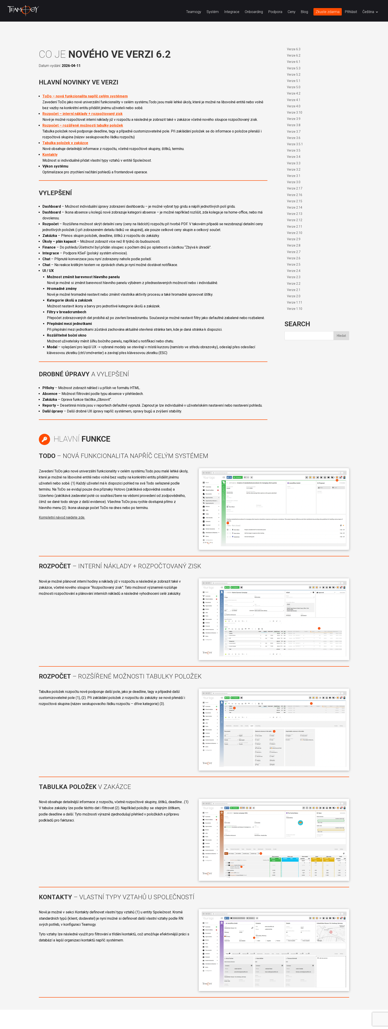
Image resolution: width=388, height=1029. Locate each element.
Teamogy (193, 12)
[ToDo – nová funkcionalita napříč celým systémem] (274, 550)
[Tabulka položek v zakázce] (274, 881)
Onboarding (254, 12)
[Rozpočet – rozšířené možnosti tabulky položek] (274, 770)
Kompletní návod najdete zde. (62, 517)
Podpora (275, 12)
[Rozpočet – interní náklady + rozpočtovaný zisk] (274, 660)
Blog (304, 12)
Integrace (231, 12)
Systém (213, 12)
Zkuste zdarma (328, 12)
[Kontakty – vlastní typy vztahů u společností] (274, 991)
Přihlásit (351, 12)
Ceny (291, 12)
